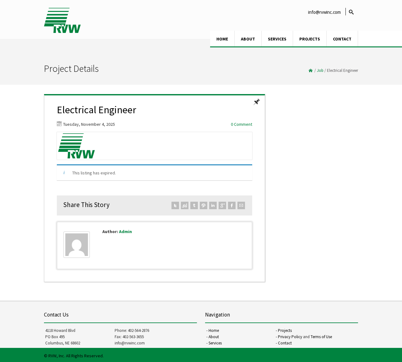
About (248, 39)
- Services (214, 343)
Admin (125, 231)
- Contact (284, 343)
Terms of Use (321, 336)
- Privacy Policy (289, 336)
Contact (342, 39)
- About (212, 336)
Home (222, 39)
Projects (309, 39)
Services (277, 39)
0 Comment (241, 124)
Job (320, 70)
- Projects (284, 330)
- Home (212, 330)
